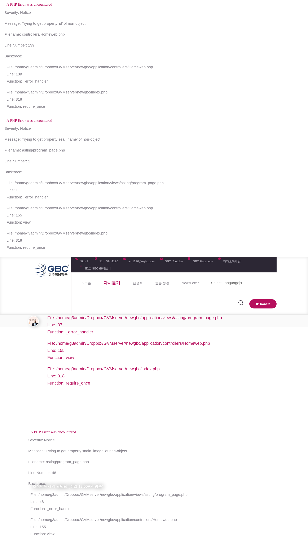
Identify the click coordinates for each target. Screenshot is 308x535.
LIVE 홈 (85, 283)
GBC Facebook (203, 261)
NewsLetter (190, 283)
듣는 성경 (162, 283)
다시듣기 (112, 282)
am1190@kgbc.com (141, 261)
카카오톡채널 (232, 261)
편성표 (138, 283)
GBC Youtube (174, 261)
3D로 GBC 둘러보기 (97, 268)
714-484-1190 (109, 261)
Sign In (84, 261)
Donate (265, 304)
